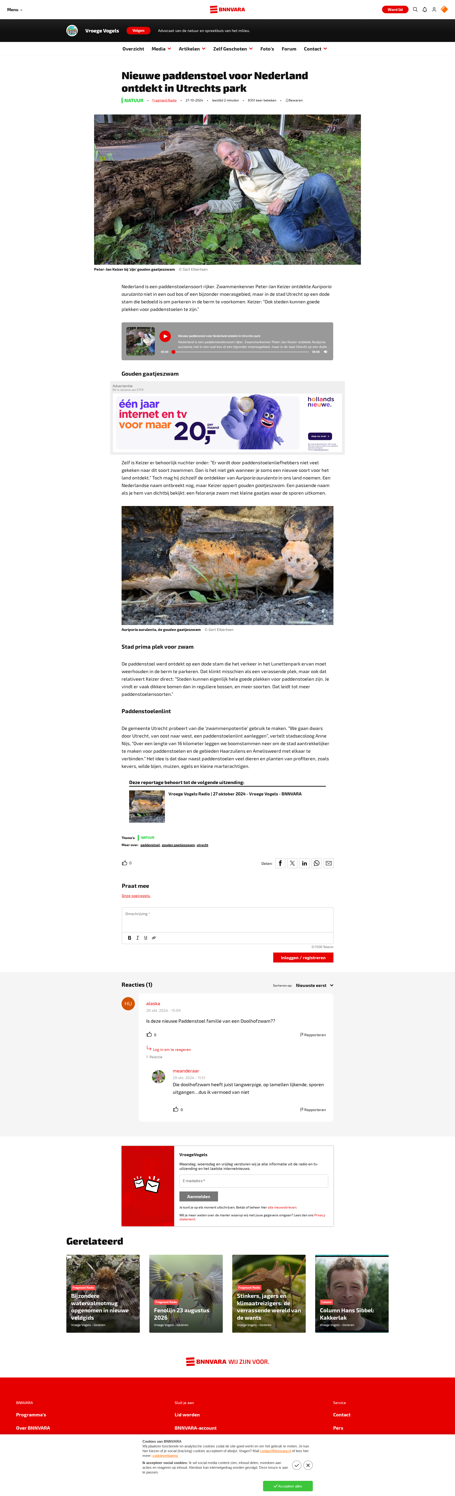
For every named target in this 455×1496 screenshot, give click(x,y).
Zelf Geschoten (230, 48)
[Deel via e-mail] (328, 863)
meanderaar (186, 1070)
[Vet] (129, 938)
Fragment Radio (164, 100)
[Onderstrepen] (146, 938)
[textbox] (227, 920)
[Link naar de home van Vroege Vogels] (72, 30)
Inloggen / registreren (303, 957)
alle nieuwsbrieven (282, 1207)
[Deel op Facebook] (280, 863)
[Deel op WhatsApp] (316, 863)
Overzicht (133, 48)
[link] (150, 844)
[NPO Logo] (444, 10)
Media (158, 48)
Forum (289, 48)
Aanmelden (198, 1196)
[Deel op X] (292, 863)
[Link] (154, 938)
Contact (312, 48)
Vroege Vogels (102, 30)
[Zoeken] (415, 9)
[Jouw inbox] (425, 9)
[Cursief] (137, 938)
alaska (153, 1003)
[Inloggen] (434, 9)
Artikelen (189, 48)
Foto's (267, 48)
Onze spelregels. (136, 895)
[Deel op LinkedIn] (304, 863)
